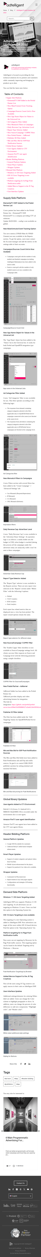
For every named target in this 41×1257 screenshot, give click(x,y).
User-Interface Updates (16, 191)
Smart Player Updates (15, 165)
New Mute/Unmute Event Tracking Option (20, 107)
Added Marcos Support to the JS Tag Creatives (21, 187)
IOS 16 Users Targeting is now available (18, 176)
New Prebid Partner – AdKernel (19, 135)
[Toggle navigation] (36, 4)
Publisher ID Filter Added (17, 138)
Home (5, 10)
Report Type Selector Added (17, 130)
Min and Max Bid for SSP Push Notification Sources (19, 142)
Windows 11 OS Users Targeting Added (22, 173)
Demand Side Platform (14, 170)
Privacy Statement (20, 1251)
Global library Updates (14, 146)
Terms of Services (30, 1248)
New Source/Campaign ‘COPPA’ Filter (21, 133)
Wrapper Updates (14, 167)
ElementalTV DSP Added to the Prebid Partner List (21, 102)
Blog (11, 10)
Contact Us (21, 1183)
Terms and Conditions (15, 1248)
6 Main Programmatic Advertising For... (17, 1139)
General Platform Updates (17, 162)
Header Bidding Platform (15, 159)
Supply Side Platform (14, 98)
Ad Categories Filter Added (17, 122)
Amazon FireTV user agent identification (17, 155)
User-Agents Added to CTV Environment (17, 150)
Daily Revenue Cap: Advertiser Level (21, 127)
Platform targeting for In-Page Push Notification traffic (20, 182)
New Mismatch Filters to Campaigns (20, 125)
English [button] (14, 1196)
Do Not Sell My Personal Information (20, 1253)
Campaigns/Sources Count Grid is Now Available (21, 112)
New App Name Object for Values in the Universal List (20, 118)
